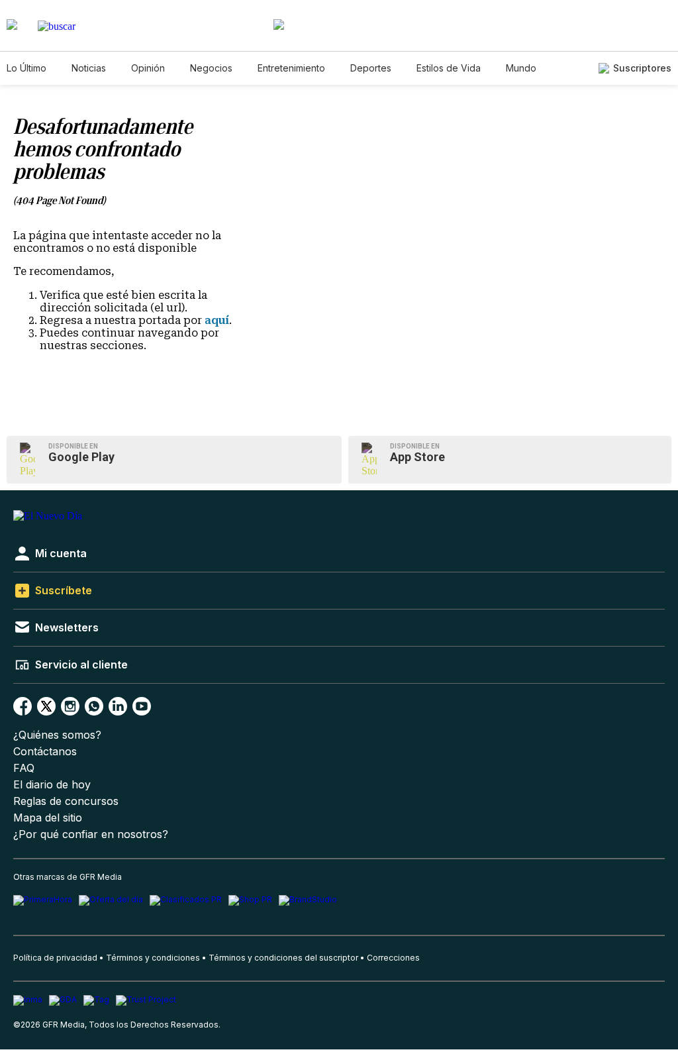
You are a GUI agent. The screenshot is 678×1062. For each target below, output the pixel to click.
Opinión (148, 68)
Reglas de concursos (66, 801)
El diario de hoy (52, 784)
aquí (217, 320)
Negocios (211, 68)
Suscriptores (642, 68)
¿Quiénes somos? (57, 735)
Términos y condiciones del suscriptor (283, 958)
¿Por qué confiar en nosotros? (90, 834)
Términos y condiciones (153, 958)
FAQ (23, 768)
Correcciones (393, 958)
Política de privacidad (55, 958)
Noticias (89, 68)
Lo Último (26, 68)
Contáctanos (45, 751)
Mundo (521, 68)
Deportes (370, 68)
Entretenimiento (291, 68)
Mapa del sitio (47, 818)
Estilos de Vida (448, 68)
